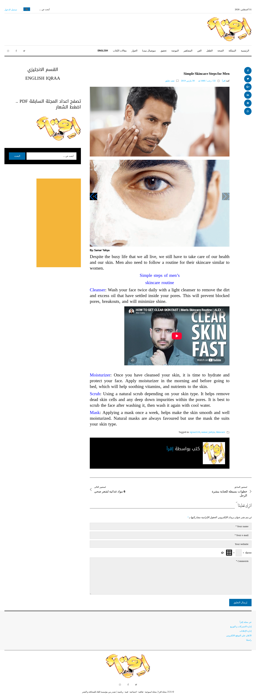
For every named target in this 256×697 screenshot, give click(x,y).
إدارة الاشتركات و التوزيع (241, 626)
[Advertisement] (58, 223)
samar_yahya (208, 432)
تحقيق (164, 50)
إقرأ (223, 80)
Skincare (220, 432)
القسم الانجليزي (42, 69)
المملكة (232, 50)
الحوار (134, 50)
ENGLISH (103, 50)
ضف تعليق (170, 80)
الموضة (175, 50)
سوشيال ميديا (149, 50)
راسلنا (249, 639)
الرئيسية (245, 50)
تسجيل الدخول (10, 9)
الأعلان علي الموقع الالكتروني (239, 635)
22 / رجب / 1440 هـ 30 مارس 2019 (198, 80)
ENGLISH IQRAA (42, 78)
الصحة (220, 50)
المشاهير (188, 50)
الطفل (209, 50)
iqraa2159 (195, 432)
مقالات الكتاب (120, 50)
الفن (199, 50)
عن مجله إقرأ (246, 622)
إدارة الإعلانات (246, 630)
